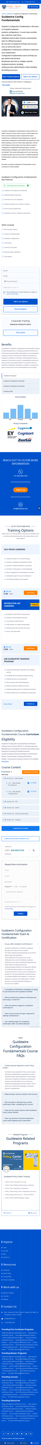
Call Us (25, 1443)
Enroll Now (31, 593)
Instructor (6, 1296)
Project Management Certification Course (14, 1404)
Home (3, 14)
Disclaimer (6, 1270)
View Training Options (11, 77)
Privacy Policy (13, 294)
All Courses (34, 7)
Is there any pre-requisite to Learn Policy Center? (18, 1066)
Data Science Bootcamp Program (25, 1406)
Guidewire (9, 14)
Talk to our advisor (20, 302)
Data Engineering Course (10, 1394)
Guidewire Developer (10, 376)
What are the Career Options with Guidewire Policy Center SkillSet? (20, 1111)
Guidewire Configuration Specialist (13, 381)
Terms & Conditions (9, 1280)
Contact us (30, 704)
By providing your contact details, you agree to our (22, 293)
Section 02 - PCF (12, 802)
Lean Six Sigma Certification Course (19, 1413)
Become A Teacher (8, 1293)
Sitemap (5, 1299)
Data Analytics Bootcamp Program (13, 1409)
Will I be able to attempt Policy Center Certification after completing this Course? (18, 1103)
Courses (5, 1251)
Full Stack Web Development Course (18, 1397)
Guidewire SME (8, 391)
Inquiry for (8, 886)
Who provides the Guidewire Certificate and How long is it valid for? (19, 998)
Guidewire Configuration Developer (14, 386)
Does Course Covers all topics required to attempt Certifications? (19, 1014)
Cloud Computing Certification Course (26, 1392)
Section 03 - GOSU (12, 808)
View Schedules (20, 309)
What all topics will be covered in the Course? (21, 1094)
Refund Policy (7, 1273)
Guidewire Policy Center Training (17, 1176)
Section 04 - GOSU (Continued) (17, 814)
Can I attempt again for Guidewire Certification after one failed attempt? (16, 1022)
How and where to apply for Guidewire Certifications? (18, 1006)
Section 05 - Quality (13, 820)
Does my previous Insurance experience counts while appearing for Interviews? (18, 1119)
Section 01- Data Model (14, 778)
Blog (4, 1254)
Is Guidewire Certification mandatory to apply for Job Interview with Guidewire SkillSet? (20, 990)
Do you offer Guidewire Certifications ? (19, 944)
